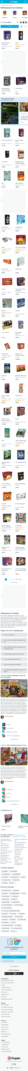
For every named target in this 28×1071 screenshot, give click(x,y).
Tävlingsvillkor (5, 1044)
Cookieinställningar (6, 1051)
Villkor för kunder (5, 1016)
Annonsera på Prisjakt (7, 1009)
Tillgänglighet (4, 1036)
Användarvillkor (5, 1042)
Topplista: (4, 675)
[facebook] (15, 1064)
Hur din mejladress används (8, 960)
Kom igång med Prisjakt (7, 980)
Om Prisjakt (4, 1022)
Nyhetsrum (4, 1031)
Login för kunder (5, 1014)
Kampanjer (4, 996)
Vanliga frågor (4, 1024)
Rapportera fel (14, 582)
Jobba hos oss (5, 1029)
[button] (14, 635)
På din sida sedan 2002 (7, 983)
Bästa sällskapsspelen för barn (16, 745)
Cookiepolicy (4, 1046)
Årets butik (4, 992)
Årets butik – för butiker (7, 1012)
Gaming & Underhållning (7, 5)
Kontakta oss (4, 1027)
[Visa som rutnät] (21, 22)
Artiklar (3, 985)
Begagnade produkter (6, 999)
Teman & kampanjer (6, 989)
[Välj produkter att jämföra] (21, 26)
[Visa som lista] (23, 22)
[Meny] (2, 2)
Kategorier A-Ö (5, 994)
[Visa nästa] (22, 579)
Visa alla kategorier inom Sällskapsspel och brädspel (19, 835)
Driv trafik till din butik (7, 1007)
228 (19, 579)
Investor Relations (6, 1034)
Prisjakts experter (5, 987)
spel (14, 627)
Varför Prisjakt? (5, 1005)
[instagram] (12, 1064)
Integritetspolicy (5, 1049)
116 (16, 579)
